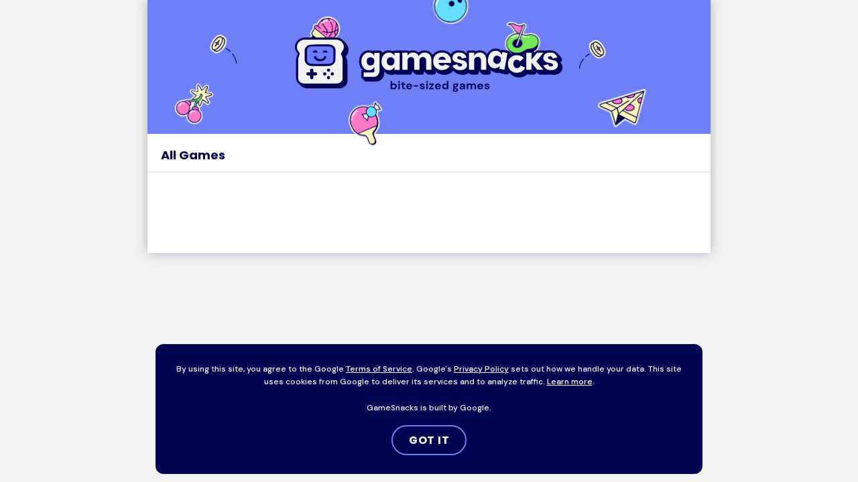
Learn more (570, 381)
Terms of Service (379, 369)
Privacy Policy (481, 369)
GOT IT (429, 440)
